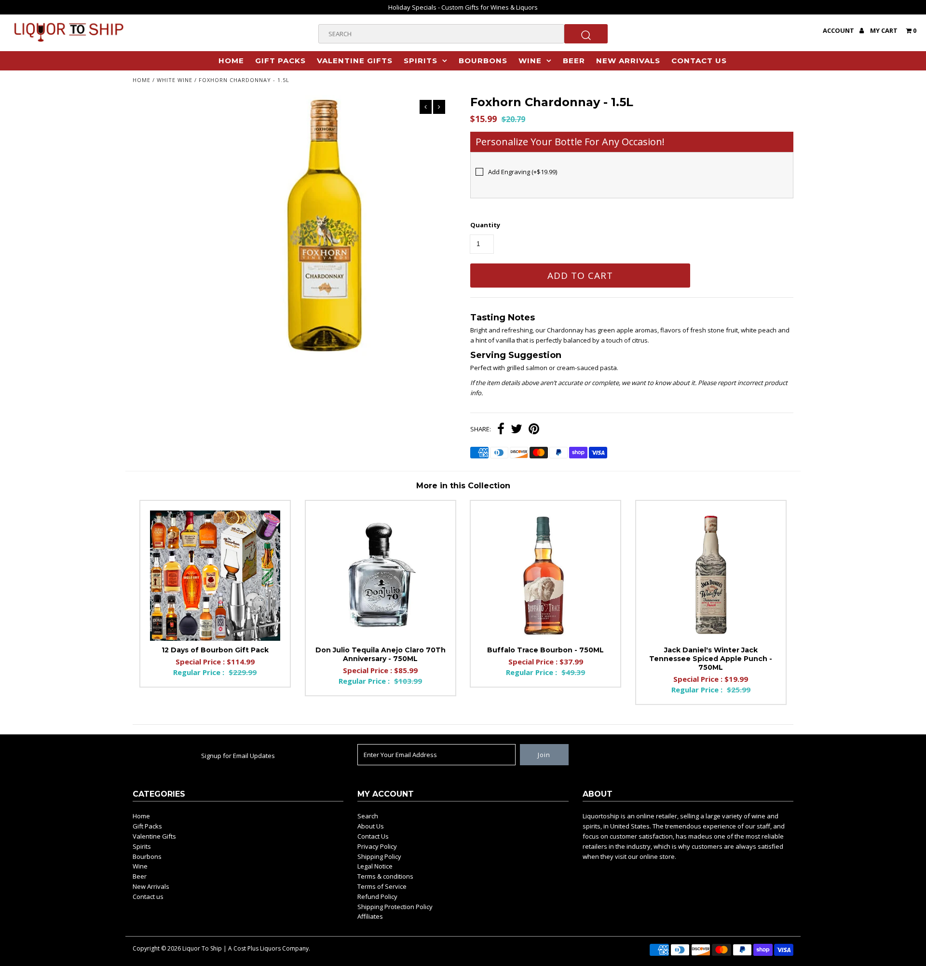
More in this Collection (463, 485)
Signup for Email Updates (238, 755)
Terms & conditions (385, 876)
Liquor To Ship (202, 948)
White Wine (174, 79)
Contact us (699, 60)
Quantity (485, 225)
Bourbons (483, 60)
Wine (530, 60)
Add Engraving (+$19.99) (522, 171)
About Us (370, 826)
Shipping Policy (379, 856)
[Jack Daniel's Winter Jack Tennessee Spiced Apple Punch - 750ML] (711, 576)
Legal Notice (375, 866)
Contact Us (373, 836)
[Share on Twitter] (516, 430)
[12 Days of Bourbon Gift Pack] (215, 576)
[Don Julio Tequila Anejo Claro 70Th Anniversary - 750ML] (380, 576)
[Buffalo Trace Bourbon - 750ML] (545, 576)
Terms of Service (382, 886)
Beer (574, 60)
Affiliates (370, 916)
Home (231, 60)
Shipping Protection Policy (395, 906)
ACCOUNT (839, 30)
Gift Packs (280, 60)
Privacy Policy (377, 846)
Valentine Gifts (355, 60)
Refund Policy (377, 896)
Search (367, 816)
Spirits (420, 60)
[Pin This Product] (534, 430)
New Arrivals (628, 60)
